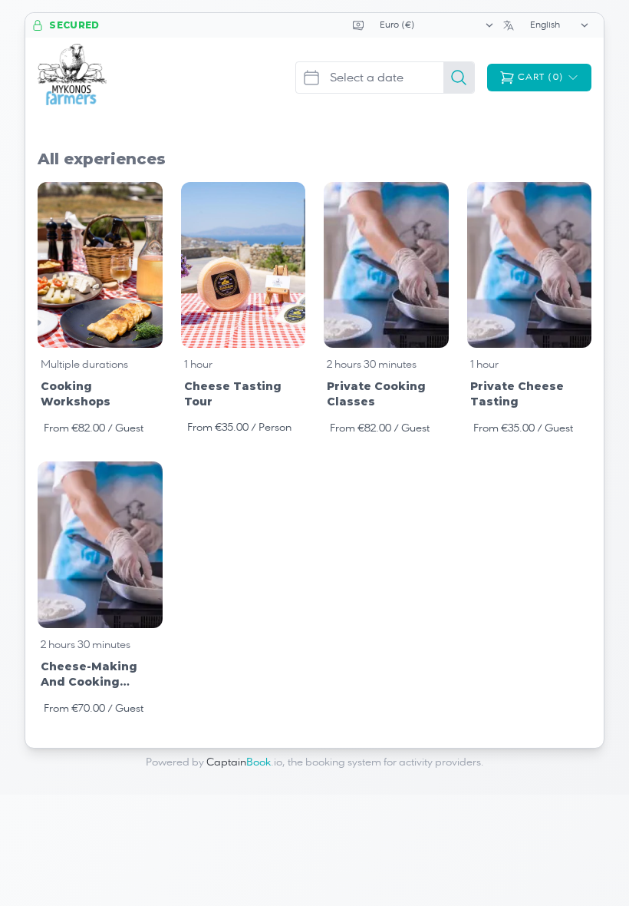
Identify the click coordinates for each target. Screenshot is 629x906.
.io (244, 762)
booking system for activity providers (393, 762)
